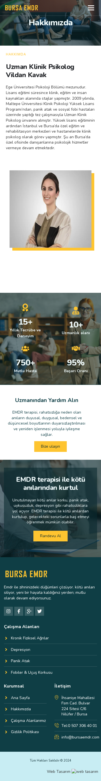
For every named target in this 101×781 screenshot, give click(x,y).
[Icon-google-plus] (29, 611)
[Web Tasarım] (85, 771)
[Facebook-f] (18, 611)
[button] (91, 8)
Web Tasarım (58, 771)
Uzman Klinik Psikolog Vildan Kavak (40, 70)
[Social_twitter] (39, 611)
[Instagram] (8, 611)
